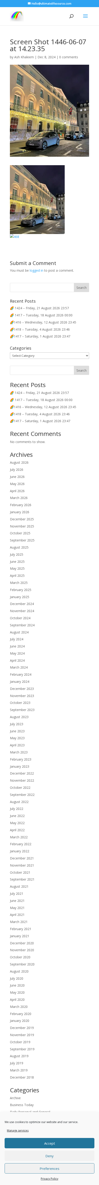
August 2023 (19, 717)
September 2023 (22, 710)
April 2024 (17, 660)
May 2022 (17, 823)
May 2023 (17, 738)
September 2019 (22, 1049)
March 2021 (19, 922)
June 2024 (17, 646)
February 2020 (20, 1014)
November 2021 (22, 865)
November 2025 (22, 526)
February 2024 (20, 674)
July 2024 (16, 639)
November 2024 (22, 611)
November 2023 (22, 696)
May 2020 (17, 992)
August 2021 (19, 886)
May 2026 (17, 484)
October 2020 (20, 957)
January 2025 (19, 597)
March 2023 (19, 752)
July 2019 (16, 1063)
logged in (36, 270)
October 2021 (20, 872)
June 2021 (17, 900)
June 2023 (17, 731)
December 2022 (22, 773)
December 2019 (22, 1028)
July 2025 (16, 554)
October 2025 (20, 533)
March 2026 (19, 498)
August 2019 (19, 1056)
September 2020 (22, 964)
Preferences (49, 1168)
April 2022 (17, 830)
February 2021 (20, 929)
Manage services (18, 1130)
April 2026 (17, 491)
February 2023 (20, 759)
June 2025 (17, 561)
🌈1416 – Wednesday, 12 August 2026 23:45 (43, 322)
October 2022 (20, 787)
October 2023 (20, 702)
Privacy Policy (49, 1179)
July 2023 (16, 724)
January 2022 (19, 851)
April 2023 (17, 745)
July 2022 (16, 808)
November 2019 (22, 1035)
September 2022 (22, 794)
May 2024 (17, 653)
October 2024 (20, 618)
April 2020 (17, 999)
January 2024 (19, 681)
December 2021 (22, 858)
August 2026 (19, 462)
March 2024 (19, 667)
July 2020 (16, 978)
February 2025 (20, 590)
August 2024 (19, 632)
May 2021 (17, 908)
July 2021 (16, 893)
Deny (49, 1156)
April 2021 (17, 914)
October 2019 (20, 1042)
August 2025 (19, 547)
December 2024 (22, 604)
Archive (15, 1098)
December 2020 (22, 943)
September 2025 (22, 540)
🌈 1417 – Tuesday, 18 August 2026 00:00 (41, 315)
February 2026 (20, 505)
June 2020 (17, 985)
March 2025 (19, 582)
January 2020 (19, 1020)
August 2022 (19, 802)
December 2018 (22, 1077)
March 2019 (19, 1070)
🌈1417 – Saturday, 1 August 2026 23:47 (40, 336)
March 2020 (19, 1006)
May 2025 (17, 568)
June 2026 (17, 476)
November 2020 (22, 950)
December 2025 (22, 519)
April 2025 (17, 575)
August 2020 (19, 971)
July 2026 (16, 469)
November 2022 (22, 780)
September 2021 (22, 879)
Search (81, 370)
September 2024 (22, 625)
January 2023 (19, 766)
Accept (49, 1143)
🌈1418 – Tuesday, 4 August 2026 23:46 (40, 329)
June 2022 (17, 816)
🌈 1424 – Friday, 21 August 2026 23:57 (39, 308)
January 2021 (19, 936)
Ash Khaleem (24, 57)
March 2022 (19, 837)
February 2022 (20, 844)
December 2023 (22, 688)
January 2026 (19, 512)
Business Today (22, 1105)
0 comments (68, 57)
